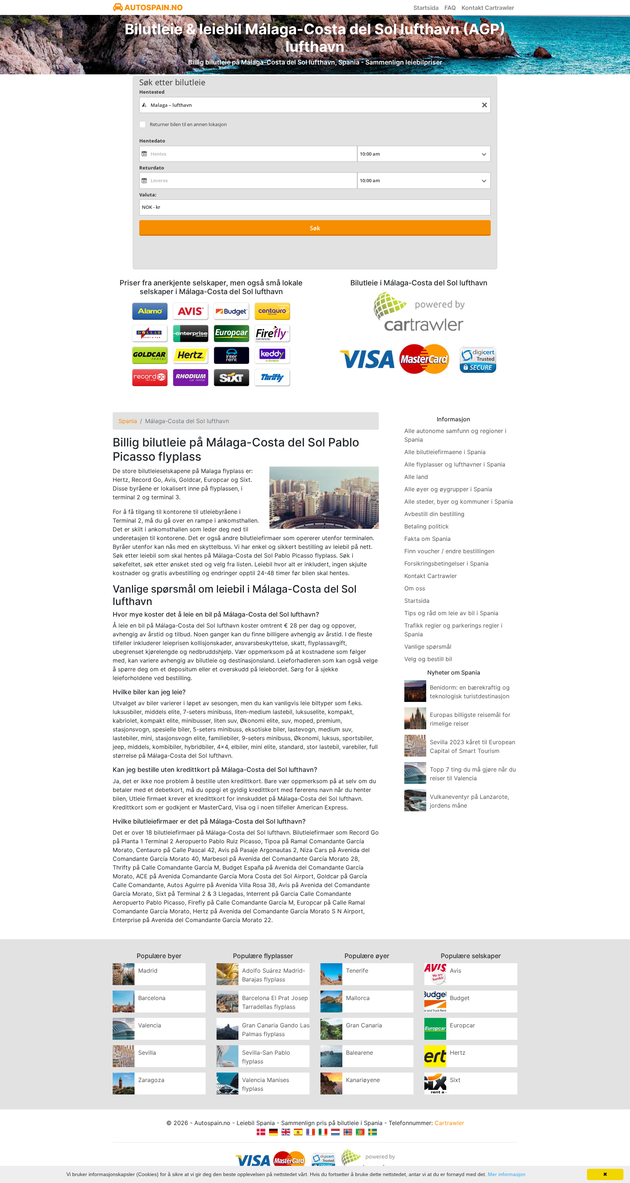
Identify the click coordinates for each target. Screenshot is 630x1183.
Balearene (359, 1052)
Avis (455, 970)
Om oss (414, 588)
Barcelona (152, 998)
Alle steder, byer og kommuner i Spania (458, 501)
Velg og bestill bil (428, 659)
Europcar (462, 1025)
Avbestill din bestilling (434, 514)
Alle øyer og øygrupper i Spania (448, 489)
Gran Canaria (364, 1025)
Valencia (149, 1025)
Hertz (458, 1052)
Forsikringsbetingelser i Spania (446, 563)
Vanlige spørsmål (427, 646)
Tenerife (357, 970)
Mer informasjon (506, 1174)
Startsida (426, 7)
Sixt (455, 1080)
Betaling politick (426, 526)
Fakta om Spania (427, 538)
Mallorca (358, 998)
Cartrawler (449, 1123)
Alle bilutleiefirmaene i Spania (445, 452)
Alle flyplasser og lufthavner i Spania (454, 464)
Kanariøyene (363, 1080)
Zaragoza (151, 1080)
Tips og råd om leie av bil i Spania (451, 613)
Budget (460, 998)
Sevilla (147, 1052)
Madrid (148, 970)
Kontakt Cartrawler (488, 7)
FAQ (450, 7)
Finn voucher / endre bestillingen (449, 551)
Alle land (416, 476)
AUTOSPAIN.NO (153, 7)
